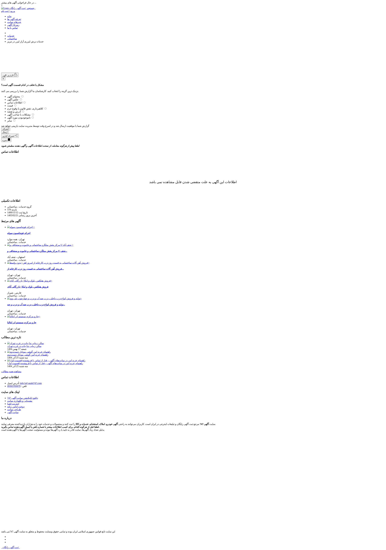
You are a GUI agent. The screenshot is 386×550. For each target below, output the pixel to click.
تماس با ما (12, 28)
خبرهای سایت (14, 22)
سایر (10, 120)
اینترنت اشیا (13, 403)
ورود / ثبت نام (8, 11)
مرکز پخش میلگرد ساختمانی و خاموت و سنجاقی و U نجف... (37, 251)
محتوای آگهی (14, 96)
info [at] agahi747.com (31, 383)
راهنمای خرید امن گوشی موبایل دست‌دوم (27, 354)
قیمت (10, 105)
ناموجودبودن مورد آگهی (19, 117)
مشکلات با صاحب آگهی (19, 114)
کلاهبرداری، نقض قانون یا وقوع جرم (25, 108)
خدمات (10, 36)
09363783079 (14, 386)
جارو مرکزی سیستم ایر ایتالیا (21, 322)
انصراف (5, 129)
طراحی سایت (14, 409)
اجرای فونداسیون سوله (18, 233)
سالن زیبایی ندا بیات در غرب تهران (24, 346)
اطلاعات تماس (15, 102)
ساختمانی (12, 38)
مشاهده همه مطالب (11, 371)
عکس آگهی (13, 99)
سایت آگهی (12, 412)
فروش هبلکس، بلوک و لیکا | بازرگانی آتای (27, 286)
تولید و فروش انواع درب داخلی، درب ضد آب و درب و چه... (36, 304)
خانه (9, 16)
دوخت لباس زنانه (15, 406)
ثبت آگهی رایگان (22, 8)
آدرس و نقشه (14, 111)
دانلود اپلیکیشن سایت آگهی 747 (22, 398)
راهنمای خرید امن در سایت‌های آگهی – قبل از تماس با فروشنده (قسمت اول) (45, 363)
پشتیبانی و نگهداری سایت (19, 401)
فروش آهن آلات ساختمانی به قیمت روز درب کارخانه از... (35, 269)
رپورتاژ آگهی (13, 25)
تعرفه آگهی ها (14, 19)
